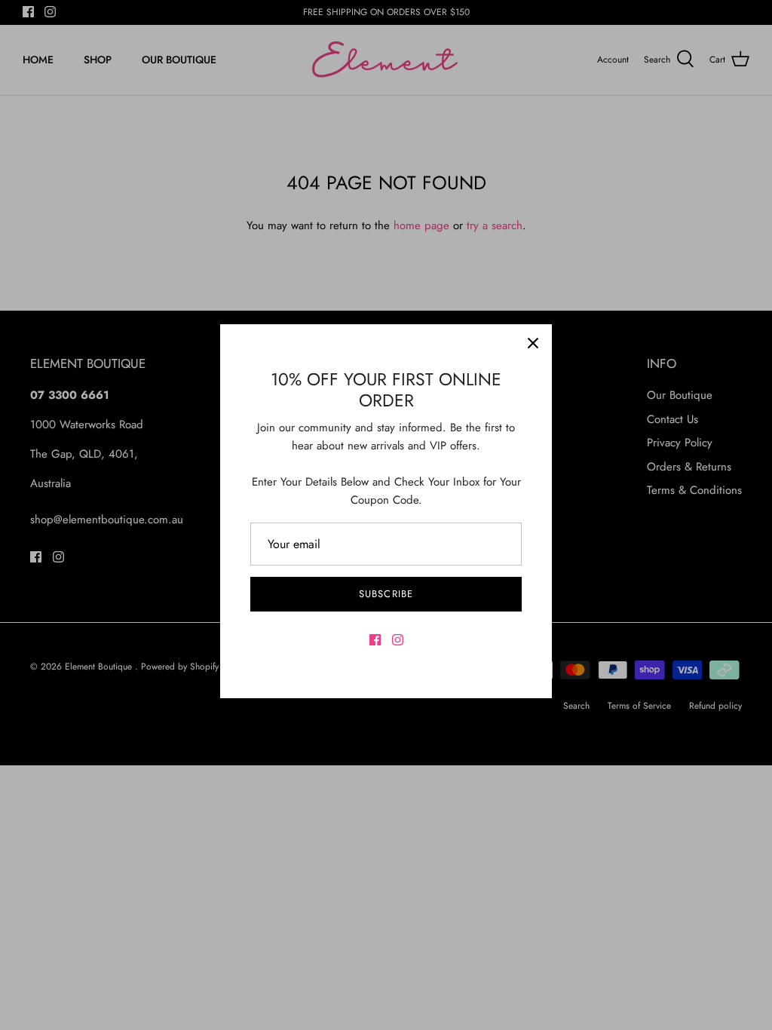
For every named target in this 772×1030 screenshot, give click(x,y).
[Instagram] (397, 639)
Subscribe (385, 594)
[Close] (533, 343)
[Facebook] (375, 639)
